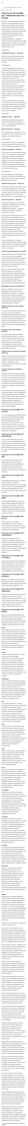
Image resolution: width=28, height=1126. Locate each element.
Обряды (14, 7)
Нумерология (8, 7)
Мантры (19, 7)
